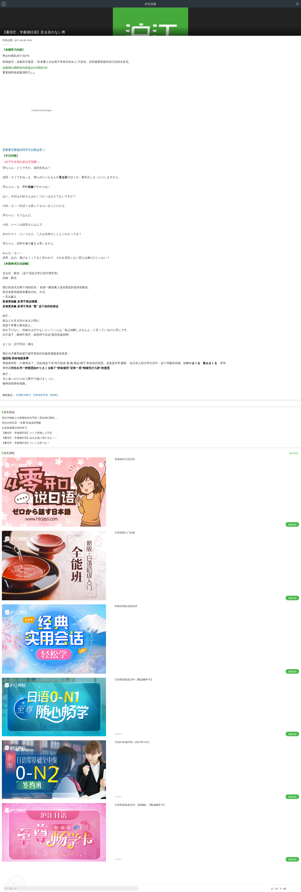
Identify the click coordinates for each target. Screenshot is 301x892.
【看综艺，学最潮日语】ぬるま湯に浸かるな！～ (29, 437)
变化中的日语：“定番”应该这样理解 (21, 422)
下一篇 (282, 888)
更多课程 (293, 453)
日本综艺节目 (40, 395)
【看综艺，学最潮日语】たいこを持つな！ (26, 443)
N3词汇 (54, 395)
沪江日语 (150, 4)
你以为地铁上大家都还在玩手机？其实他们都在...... (30, 417)
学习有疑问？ (11, 888)
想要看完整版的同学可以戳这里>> (24, 149)
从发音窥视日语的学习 (14, 427)
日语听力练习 (23, 395)
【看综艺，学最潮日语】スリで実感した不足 (27, 432)
